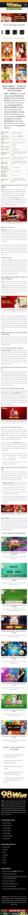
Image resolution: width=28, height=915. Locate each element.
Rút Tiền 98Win (7, 833)
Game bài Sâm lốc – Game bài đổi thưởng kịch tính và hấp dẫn (14, 579)
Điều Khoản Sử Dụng (19, 889)
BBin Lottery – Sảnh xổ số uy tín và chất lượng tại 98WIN (14, 737)
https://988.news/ (12, 874)
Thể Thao (5, 849)
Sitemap (14, 886)
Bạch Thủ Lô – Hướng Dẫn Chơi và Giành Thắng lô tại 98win (14, 658)
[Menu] (25, 5)
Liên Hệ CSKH (6, 838)
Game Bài (5, 855)
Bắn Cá (4, 862)
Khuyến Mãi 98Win (8, 836)
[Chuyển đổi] (2, 755)
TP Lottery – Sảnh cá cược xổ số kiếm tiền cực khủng (14, 710)
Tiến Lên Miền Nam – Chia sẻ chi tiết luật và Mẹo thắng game (14, 606)
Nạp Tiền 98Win (7, 830)
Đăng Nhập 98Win (7, 825)
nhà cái (25, 260)
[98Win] (14, 5)
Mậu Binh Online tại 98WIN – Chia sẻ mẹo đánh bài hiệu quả (14, 632)
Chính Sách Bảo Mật (8, 889)
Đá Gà (4, 857)
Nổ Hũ (4, 860)
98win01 (21, 136)
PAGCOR (3, 287)
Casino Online (6, 847)
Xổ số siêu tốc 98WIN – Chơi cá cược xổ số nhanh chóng (14, 684)
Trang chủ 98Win (6, 350)
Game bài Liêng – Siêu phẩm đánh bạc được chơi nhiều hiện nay (14, 553)
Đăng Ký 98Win (7, 823)
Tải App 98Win (6, 828)
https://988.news (16, 393)
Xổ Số (4, 852)
